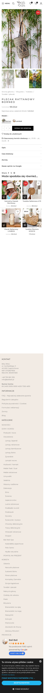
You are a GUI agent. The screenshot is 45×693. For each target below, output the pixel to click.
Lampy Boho (10, 453)
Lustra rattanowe (12, 504)
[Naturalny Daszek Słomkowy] (11, 189)
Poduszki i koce (9, 433)
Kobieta (29, 92)
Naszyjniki (9, 615)
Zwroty (5, 411)
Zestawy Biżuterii (12, 631)
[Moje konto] (41, 3)
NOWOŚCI (6, 425)
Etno (7, 492)
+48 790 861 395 (8, 377)
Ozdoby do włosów (11, 595)
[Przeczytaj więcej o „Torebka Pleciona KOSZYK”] (24, 225)
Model (4, 116)
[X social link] (11, 173)
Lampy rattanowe (12, 445)
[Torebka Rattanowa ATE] (32, 189)
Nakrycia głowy (9, 591)
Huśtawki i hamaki (10, 464)
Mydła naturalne (11, 552)
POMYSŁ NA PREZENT (12, 556)
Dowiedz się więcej (8, 675)
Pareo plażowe (11, 575)
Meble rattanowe (10, 472)
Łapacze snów (10, 500)
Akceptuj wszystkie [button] (21, 683)
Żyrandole (9, 457)
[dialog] (21, 676)
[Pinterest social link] (14, 173)
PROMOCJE (6, 635)
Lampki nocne (11, 460)
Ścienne (8, 496)
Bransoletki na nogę (13, 611)
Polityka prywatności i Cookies (14, 404)
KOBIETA (5, 560)
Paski (5, 599)
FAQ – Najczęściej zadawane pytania (16, 396)
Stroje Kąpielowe (12, 583)
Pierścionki (9, 623)
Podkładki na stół (12, 508)
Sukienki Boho (11, 571)
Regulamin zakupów (10, 400)
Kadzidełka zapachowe (14, 544)
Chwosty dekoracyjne (13, 524)
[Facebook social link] (8, 173)
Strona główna (8, 92)
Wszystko (20, 92)
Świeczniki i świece (12, 520)
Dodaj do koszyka (22, 128)
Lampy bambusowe (13, 449)
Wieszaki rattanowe (13, 532)
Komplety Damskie (13, 579)
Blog (4, 415)
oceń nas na (15, 653)
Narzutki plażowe (12, 567)
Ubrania (6, 564)
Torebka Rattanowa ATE (32, 201)
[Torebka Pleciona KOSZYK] (32, 217)
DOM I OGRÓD (8, 429)
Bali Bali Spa (8, 540)
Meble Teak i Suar (10, 468)
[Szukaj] (13, 3)
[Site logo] (22, 3)
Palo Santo (9, 548)
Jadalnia (6, 480)
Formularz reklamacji (10, 408)
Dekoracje (7, 488)
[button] (4, 39)
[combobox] (40, 661)
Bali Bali (13, 640)
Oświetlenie (8, 437)
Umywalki (7, 476)
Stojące (8, 536)
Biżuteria (7, 603)
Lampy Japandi (11, 441)
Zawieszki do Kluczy (13, 627)
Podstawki (9, 512)
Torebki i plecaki (8, 94)
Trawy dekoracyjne (12, 528)
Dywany (8, 516)
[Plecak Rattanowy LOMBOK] (11, 217)
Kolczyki (8, 619)
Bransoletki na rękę (13, 607)
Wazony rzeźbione (10, 484)
